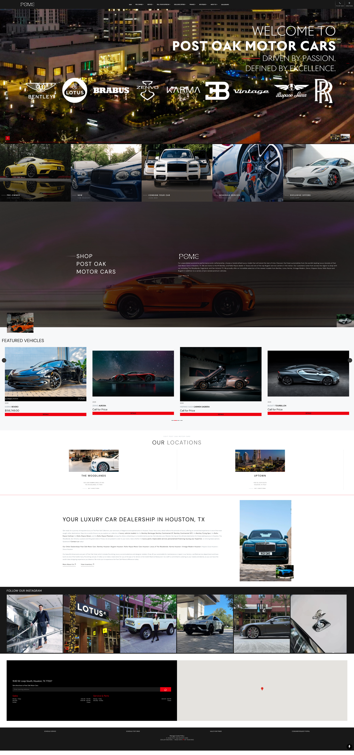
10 (348, 76)
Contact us (75, 542)
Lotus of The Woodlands (159, 547)
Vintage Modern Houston (191, 547)
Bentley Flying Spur (203, 533)
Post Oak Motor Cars (88, 547)
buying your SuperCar (194, 539)
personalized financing (176, 539)
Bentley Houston (103, 547)
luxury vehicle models (128, 533)
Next (345, 138)
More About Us (68, 564)
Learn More (182, 276)
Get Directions (93, 488)
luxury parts (147, 539)
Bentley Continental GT (164, 533)
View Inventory (86, 564)
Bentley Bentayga (148, 533)
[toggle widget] (349, 746)
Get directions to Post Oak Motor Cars (25, 685)
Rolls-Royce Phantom (105, 536)
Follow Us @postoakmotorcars (330, 590)
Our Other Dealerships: (71, 547)
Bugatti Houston (117, 547)
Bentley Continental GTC (183, 533)
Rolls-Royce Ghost (84, 536)
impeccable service (159, 539)
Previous (335, 138)
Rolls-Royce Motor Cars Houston (136, 547)
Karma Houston (175, 547)
